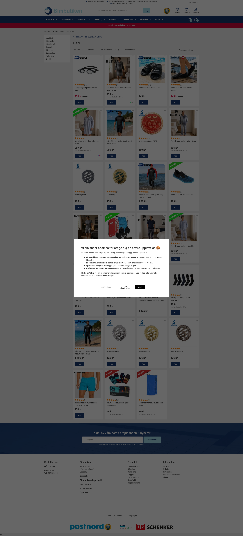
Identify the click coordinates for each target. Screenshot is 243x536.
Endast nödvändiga (125, 287)
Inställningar (106, 287)
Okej (140, 287)
